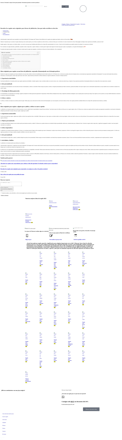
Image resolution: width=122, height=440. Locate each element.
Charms (71, 24)
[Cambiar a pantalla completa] (2, 437)
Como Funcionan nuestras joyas (68, 25)
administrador (6, 30)
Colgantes (64, 24)
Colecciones (82, 24)
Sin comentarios (6, 34)
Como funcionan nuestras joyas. (8, 413)
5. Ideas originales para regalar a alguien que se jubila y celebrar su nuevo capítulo (16, 61)
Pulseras (68, 24)
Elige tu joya (28, 239)
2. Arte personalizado (5, 57)
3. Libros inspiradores (5, 65)
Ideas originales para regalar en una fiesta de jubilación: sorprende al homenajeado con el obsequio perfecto (20, 54)
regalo (4, 33)
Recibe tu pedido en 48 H (79, 239)
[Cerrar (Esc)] (4, 437)
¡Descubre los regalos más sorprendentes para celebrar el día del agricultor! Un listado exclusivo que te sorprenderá (29, 163)
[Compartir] (3, 437)
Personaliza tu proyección (56, 239)
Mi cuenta (4, 434)
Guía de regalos (76, 24)
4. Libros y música (5, 59)
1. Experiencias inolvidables (7, 55)
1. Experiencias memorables (7, 62)
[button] (74, 228)
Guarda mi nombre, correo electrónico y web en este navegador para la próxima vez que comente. (19, 193)
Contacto (4, 431)
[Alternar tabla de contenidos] (37, 53)
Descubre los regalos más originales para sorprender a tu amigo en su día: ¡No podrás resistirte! (24, 169)
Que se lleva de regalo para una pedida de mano (12, 174)
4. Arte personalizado (6, 66)
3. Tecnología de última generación (8, 58)
